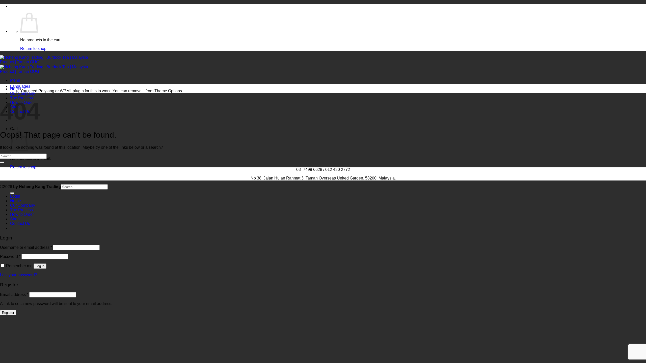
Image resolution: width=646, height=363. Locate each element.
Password (10, 256)
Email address (14, 294)
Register (8, 313)
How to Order (22, 214)
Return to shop (33, 48)
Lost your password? (18, 275)
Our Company (22, 93)
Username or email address (26, 247)
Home (15, 89)
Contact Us (20, 223)
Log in (40, 266)
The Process (21, 210)
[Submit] (2, 162)
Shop (15, 219)
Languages (20, 86)
